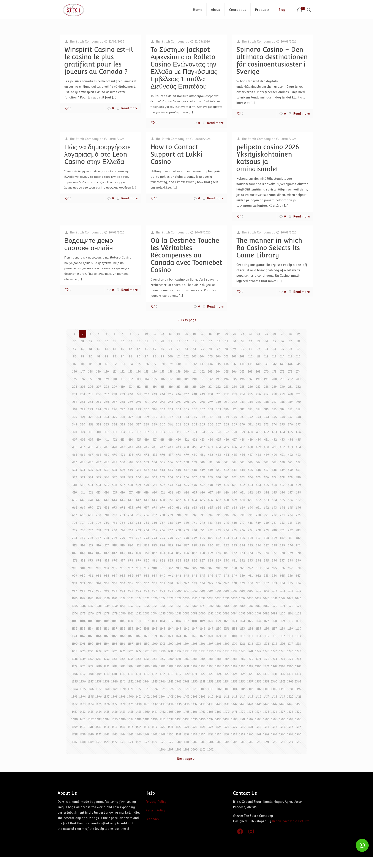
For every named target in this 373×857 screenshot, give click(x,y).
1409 (202, 696)
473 (138, 454)
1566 (298, 734)
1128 (274, 621)
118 (83, 364)
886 (194, 560)
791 (130, 538)
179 (106, 379)
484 (226, 454)
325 (114, 417)
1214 (266, 643)
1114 (162, 621)
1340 (114, 681)
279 (210, 401)
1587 (234, 742)
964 (122, 583)
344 (266, 417)
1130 (290, 621)
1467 (202, 711)
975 (210, 583)
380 (90, 432)
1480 (74, 719)
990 (98, 590)
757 (90, 530)
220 (202, 386)
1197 (130, 643)
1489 (146, 719)
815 (91, 545)
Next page (184, 758)
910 (154, 568)
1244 (274, 651)
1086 (170, 613)
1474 (258, 711)
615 (114, 492)
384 (122, 432)
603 (250, 485)
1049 (106, 606)
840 (290, 545)
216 (170, 386)
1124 (242, 621)
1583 (202, 742)
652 (178, 500)
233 (74, 394)
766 (162, 530)
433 (282, 439)
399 (242, 432)
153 (130, 371)
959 (82, 583)
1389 (274, 689)
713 (202, 515)
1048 (98, 606)
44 (186, 341)
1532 (258, 726)
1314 (138, 674)
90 (90, 356)
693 (274, 507)
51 (242, 341)
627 (210, 492)
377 (298, 424)
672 (106, 507)
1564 (282, 734)
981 (258, 583)
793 (146, 538)
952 (258, 575)
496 (90, 462)
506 (170, 462)
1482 (91, 719)
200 (274, 379)
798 (186, 538)
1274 (282, 658)
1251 (98, 658)
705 (138, 515)
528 (114, 469)
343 (258, 417)
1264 (202, 658)
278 (202, 401)
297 (122, 409)
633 (258, 492)
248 (194, 394)
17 (202, 333)
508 (186, 462)
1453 (91, 711)
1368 (106, 689)
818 (114, 545)
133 (202, 364)
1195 (114, 643)
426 (226, 439)
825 (170, 545)
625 (194, 492)
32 (90, 341)
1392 (298, 689)
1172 (162, 636)
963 (114, 583)
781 (282, 530)
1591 (266, 742)
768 (178, 530)
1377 (178, 689)
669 (82, 507)
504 (154, 462)
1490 (154, 719)
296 (114, 409)
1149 (210, 628)
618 (138, 492)
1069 (266, 606)
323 (98, 417)
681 (178, 507)
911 (162, 568)
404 (282, 432)
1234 (194, 651)
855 (178, 553)
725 (298, 515)
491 (282, 454)
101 (178, 356)
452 (202, 447)
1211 (242, 643)
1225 (122, 651)
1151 (226, 628)
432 (274, 439)
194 (226, 379)
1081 (130, 613)
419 (170, 439)
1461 (154, 711)
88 (74, 356)
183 (138, 379)
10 (146, 333)
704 (130, 515)
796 (170, 538)
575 (258, 477)
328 (138, 417)
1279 (90, 666)
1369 (114, 689)
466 (82, 454)
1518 (146, 726)
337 (210, 417)
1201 (162, 643)
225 (242, 386)
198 (258, 379)
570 (218, 477)
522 (298, 462)
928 (298, 568)
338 (218, 417)
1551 (178, 734)
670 (90, 507)
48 (218, 341)
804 (234, 538)
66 (130, 349)
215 (162, 386)
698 (82, 515)
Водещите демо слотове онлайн (88, 244)
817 (106, 545)
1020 (107, 598)
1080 (122, 613)
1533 (266, 726)
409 (90, 439)
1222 (98, 651)
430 (258, 439)
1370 (123, 689)
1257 (146, 658)
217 (178, 386)
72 (178, 349)
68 (146, 349)
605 (266, 485)
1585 (218, 742)
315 (266, 409)
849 (130, 553)
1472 (242, 711)
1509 (75, 726)
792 (138, 538)
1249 (83, 658)
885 (186, 560)
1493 (178, 719)
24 (258, 333)
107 (226, 356)
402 (266, 432)
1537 (298, 726)
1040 (266, 598)
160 (186, 371)
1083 (146, 613)
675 (130, 507)
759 (106, 530)
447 (162, 447)
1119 (202, 621)
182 (130, 379)
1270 (250, 658)
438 (90, 447)
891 (234, 560)
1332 (282, 674)
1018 (90, 598)
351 (91, 424)
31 (82, 341)
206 (90, 386)
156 (154, 371)
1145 (178, 628)
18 (210, 333)
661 (250, 500)
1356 (242, 681)
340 (234, 417)
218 (186, 386)
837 (266, 545)
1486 (122, 719)
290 (298, 401)
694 (282, 507)
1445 (258, 704)
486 (242, 454)
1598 (178, 749)
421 (186, 439)
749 (258, 522)
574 (250, 477)
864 (250, 553)
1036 (234, 598)
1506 (282, 719)
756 (82, 530)
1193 (98, 643)
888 (210, 560)
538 (194, 469)
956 (290, 575)
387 (146, 432)
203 (298, 379)
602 (242, 485)
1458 (131, 711)
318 (290, 409)
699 (90, 515)
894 (258, 560)
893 (250, 560)
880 (146, 560)
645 (122, 500)
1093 (226, 613)
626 (202, 492)
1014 (290, 590)
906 (122, 568)
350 (82, 424)
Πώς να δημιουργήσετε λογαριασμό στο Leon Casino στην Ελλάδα (97, 154)
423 (202, 439)
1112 (146, 621)
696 (298, 507)
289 (290, 401)
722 (274, 515)
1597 (170, 749)
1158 (282, 628)
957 (298, 575)
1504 (266, 719)
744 (218, 522)
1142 (154, 628)
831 (218, 545)
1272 (266, 658)
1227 (138, 651)
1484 (106, 719)
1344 (146, 681)
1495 (194, 719)
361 (170, 424)
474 (146, 454)
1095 (242, 613)
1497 (210, 719)
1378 (186, 689)
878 (130, 560)
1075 (82, 613)
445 (146, 447)
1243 (266, 651)
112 (266, 356)
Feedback (152, 819)
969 (162, 583)
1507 (290, 719)
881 (154, 560)
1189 (298, 636)
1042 (282, 598)
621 (162, 492)
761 (122, 530)
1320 (186, 674)
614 (106, 492)
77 (218, 349)
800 (202, 538)
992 (114, 590)
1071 (282, 606)
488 (258, 454)
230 (282, 386)
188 (178, 379)
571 (226, 477)
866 (266, 553)
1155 (258, 628)
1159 (290, 628)
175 (75, 379)
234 (82, 394)
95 (130, 356)
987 (74, 590)
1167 (122, 636)
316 (274, 409)
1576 (146, 742)
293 (90, 409)
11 (154, 333)
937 (138, 575)
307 (202, 409)
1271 (258, 658)
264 (90, 401)
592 (162, 485)
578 (282, 477)
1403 (154, 696)
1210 (234, 643)
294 (98, 409)
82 (258, 349)
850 (138, 553)
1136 (106, 628)
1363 (298, 681)
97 (146, 356)
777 (250, 530)
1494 (186, 719)
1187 (282, 636)
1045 (75, 606)
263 (82, 401)
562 (154, 477)
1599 (186, 749)
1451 (74, 711)
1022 (122, 598)
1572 (114, 742)
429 (250, 439)
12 (162, 333)
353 (106, 424)
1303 (282, 666)
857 (194, 553)
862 (234, 553)
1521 (170, 726)
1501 (242, 719)
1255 (130, 658)
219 (194, 386)
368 (226, 424)
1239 (234, 651)
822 (146, 545)
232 (298, 386)
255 (250, 394)
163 (210, 371)
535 (170, 469)
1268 (234, 658)
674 (122, 507)
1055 (154, 606)
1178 (210, 636)
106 (218, 356)
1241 (250, 651)
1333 (290, 674)
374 (274, 424)
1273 (274, 658)
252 (226, 394)
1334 (298, 674)
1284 (131, 666)
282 (234, 401)
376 (290, 424)
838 (274, 545)
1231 (170, 651)
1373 (147, 689)
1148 (202, 628)
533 (154, 469)
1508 (298, 719)
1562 (266, 734)
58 (298, 341)
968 (154, 583)
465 (74, 454)
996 (146, 590)
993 (122, 590)
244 (162, 394)
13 (170, 333)
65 (122, 349)
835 (250, 545)
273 (162, 401)
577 (274, 477)
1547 (146, 734)
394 (202, 432)
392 (186, 432)
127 (154, 364)
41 (162, 341)
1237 (218, 651)
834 (242, 545)
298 (130, 409)
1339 (106, 681)
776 (242, 530)
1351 (202, 681)
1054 (147, 606)
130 (178, 364)
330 (154, 417)
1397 (107, 696)
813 (74, 545)
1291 (186, 666)
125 (138, 364)
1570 (98, 742)
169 (258, 371)
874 (98, 560)
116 (298, 356)
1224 (114, 651)
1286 (147, 666)
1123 (234, 621)
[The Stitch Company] (73, 9)
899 (298, 560)
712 (194, 515)
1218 (298, 643)
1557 (226, 734)
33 (98, 341)
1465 (186, 711)
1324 (218, 674)
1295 (218, 666)
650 (162, 500)
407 (74, 439)
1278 (82, 666)
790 (122, 538)
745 (226, 522)
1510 (82, 726)
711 (186, 515)
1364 (74, 689)
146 (74, 371)
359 (154, 424)
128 (162, 364)
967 (146, 583)
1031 (194, 598)
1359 (266, 681)
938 (146, 575)
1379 (194, 689)
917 (210, 568)
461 (274, 447)
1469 (218, 711)
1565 (290, 734)
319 (298, 409)
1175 (186, 636)
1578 (162, 742)
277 (194, 401)
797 (178, 538)
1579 (170, 742)
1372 (138, 689)
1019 (98, 598)
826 (178, 545)
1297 (234, 666)
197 (250, 379)
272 (154, 401)
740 (186, 522)
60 (82, 349)
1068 (258, 606)
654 (194, 500)
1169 (138, 636)
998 (162, 590)
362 (178, 424)
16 (194, 333)
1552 (186, 734)
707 (154, 515)
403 (274, 432)
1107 (106, 621)
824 (162, 545)
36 (122, 341)
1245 (282, 651)
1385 (242, 689)
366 (210, 424)
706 (146, 515)
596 (194, 485)
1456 (115, 711)
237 (106, 394)
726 (74, 522)
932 (98, 575)
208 (106, 386)
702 (114, 515)
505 (162, 462)
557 (114, 477)
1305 (298, 666)
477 (170, 454)
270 (138, 401)
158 (170, 371)
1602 (210, 749)
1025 (146, 598)
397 (226, 432)
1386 (250, 689)
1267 (226, 658)
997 (154, 590)
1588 (242, 742)
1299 (250, 666)
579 (290, 477)
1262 (186, 658)
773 (218, 530)
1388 (266, 689)
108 (234, 356)
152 (122, 371)
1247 (298, 651)
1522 (178, 726)
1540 (91, 734)
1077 (98, 613)
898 (290, 560)
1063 (218, 606)
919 (226, 568)
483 (218, 454)
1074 (75, 613)
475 (154, 454)
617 (130, 492)
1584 (210, 742)
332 (170, 417)
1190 (74, 643)
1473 (250, 711)
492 (290, 454)
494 (74, 462)
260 (290, 394)
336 (202, 417)
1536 (290, 726)
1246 (290, 651)
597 (202, 485)
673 (114, 507)
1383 (226, 689)
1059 (186, 606)
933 (106, 575)
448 (170, 447)
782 (290, 530)
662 (258, 500)
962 (106, 583)
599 (218, 485)
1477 (282, 711)
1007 (234, 590)
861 (226, 553)
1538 (75, 734)
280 (218, 401)
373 (266, 424)
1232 (178, 651)
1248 (75, 658)
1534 (274, 726)
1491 (162, 719)
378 (74, 432)
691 (258, 507)
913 (178, 568)
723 (282, 515)
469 (106, 454)
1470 (226, 711)
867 (274, 553)
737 (162, 522)
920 (234, 568)
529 (122, 469)
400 (250, 432)
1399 (122, 696)
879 (138, 560)
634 (266, 492)
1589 (250, 742)
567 (194, 477)
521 (290, 462)
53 (258, 341)
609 (298, 485)
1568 (83, 742)
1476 (274, 711)
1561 (258, 734)
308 (210, 409)
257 (266, 394)
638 (298, 492)
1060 (194, 606)
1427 (114, 704)
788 (106, 538)
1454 (99, 711)
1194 (106, 643)
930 (82, 575)
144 (290, 364)
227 (258, 386)
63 (106, 349)
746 (234, 522)
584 (98, 485)
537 (186, 469)
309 (218, 409)
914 (186, 568)
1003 (202, 590)
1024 (139, 598)
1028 (171, 598)
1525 (202, 726)
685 (210, 507)
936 (130, 575)
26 (274, 333)
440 (106, 447)
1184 (258, 636)
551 (298, 469)
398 (234, 432)
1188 (290, 636)
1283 (123, 666)
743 (210, 522)
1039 (258, 598)
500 (122, 462)
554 (90, 477)
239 (122, 394)
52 (250, 341)
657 (218, 500)
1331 (274, 674)
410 (98, 439)
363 (186, 424)
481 (202, 454)
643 (106, 500)
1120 (210, 621)
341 (242, 417)
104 (202, 356)
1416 (258, 696)
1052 (130, 606)
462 (282, 447)
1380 (202, 689)
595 (186, 485)
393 (194, 432)
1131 (298, 621)
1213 (258, 643)
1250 (90, 658)
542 (226, 469)
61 (90, 349)
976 (218, 583)
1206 (202, 643)
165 (226, 371)
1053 (139, 606)
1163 (90, 636)
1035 (226, 598)
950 (242, 575)
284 (250, 401)
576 (266, 477)
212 (138, 386)
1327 (242, 674)
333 (178, 417)
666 (290, 500)
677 (146, 507)
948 (226, 575)
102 (186, 356)
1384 (234, 689)
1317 (162, 674)
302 (162, 409)
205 (82, 386)
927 (290, 568)
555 (98, 477)
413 (122, 439)
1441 (226, 704)
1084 (154, 613)
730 (106, 522)
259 (282, 394)
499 (114, 462)
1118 (194, 621)
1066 (242, 606)
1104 (82, 621)
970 (170, 583)
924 (266, 568)
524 (82, 469)
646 (130, 500)
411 (107, 439)
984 (282, 583)
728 (90, 522)
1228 (146, 651)
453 (210, 447)
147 (83, 371)
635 (274, 492)
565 (178, 477)
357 (138, 424)
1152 (234, 628)
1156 (266, 628)
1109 (122, 621)
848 (122, 553)
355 (122, 424)
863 (242, 553)
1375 (162, 689)
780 (274, 530)
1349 (186, 681)
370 (242, 424)
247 (186, 394)
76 (210, 349)
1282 (114, 666)
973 (194, 583)
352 (98, 424)
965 (130, 583)
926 (282, 568)
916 (202, 568)
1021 (114, 598)
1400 (130, 696)
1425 (98, 704)
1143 (162, 628)
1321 (194, 674)
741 (194, 522)
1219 (74, 651)
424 (210, 439)
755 (74, 530)
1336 (82, 681)
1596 (163, 749)
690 (250, 507)
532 (146, 469)
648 (146, 500)
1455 (106, 711)
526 (98, 469)
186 (162, 379)
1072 (290, 606)
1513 (106, 726)
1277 (74, 666)
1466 (194, 711)
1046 (82, 606)
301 (154, 409)
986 (298, 583)
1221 (90, 651)
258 (274, 394)
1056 (163, 606)
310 (226, 409)
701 (106, 515)
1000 (178, 590)
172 (282, 371)
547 (266, 469)
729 (98, 522)
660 (242, 500)
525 (90, 469)
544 (242, 469)
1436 (186, 704)
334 (186, 417)
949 (234, 575)
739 (178, 522)
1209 (226, 643)
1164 (98, 636)
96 (138, 356)
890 (226, 560)
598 (210, 485)
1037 (242, 598)
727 (82, 522)
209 (114, 386)
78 (226, 349)
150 (106, 371)
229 (274, 386)
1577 (154, 742)
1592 (274, 742)
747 (242, 522)
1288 (163, 666)
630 (234, 492)
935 (122, 575)
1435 (178, 704)
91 (98, 356)
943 (186, 575)
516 (250, 462)
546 (258, 469)
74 (194, 349)
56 (282, 341)
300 (146, 409)
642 (98, 500)
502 (138, 462)
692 (266, 507)
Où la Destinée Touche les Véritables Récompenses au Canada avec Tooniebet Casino (186, 255)
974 (202, 583)
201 (282, 379)
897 (282, 560)
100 (170, 356)
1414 (242, 696)
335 (194, 417)
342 (250, 417)
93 (114, 356)
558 (122, 477)
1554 (202, 734)
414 (130, 439)
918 (218, 568)
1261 (178, 658)
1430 (138, 704)
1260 (171, 658)
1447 (274, 704)
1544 (123, 734)
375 (282, 424)
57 (290, 341)
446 (154, 447)
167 (242, 371)
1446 (266, 704)
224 (234, 386)
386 (138, 432)
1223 (106, 651)
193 (218, 379)
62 (98, 349)
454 (218, 447)
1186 (274, 636)
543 (234, 469)
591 (154, 485)
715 (218, 515)
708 (162, 515)
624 (186, 492)
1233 (186, 651)
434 (290, 439)
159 (178, 371)
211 (130, 386)
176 (83, 379)
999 (170, 590)
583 (90, 485)
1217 (290, 643)
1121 (218, 621)
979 (242, 583)
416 (146, 439)
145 (298, 364)
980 (250, 583)
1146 (186, 628)
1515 (122, 726)
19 (218, 333)
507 (178, 462)
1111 (138, 621)
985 (290, 583)
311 (234, 409)
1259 (162, 658)
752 (282, 522)
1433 (162, 704)
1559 (242, 734)
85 (282, 349)
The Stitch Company (84, 41)
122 (114, 364)
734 (138, 522)
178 (98, 379)
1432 (155, 704)
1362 (290, 681)
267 (114, 401)
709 (170, 515)
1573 (122, 742)
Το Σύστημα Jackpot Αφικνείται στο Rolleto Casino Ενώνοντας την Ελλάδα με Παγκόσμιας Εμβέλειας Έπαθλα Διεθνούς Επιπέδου (183, 68)
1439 (210, 704)
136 (226, 364)
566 (186, 477)
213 (146, 386)
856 (186, 553)
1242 (258, 651)
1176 (194, 636)
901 (82, 568)
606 (274, 485)
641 (90, 500)
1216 (282, 643)
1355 (234, 681)
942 (178, 575)
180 (114, 379)
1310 (106, 674)
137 (234, 364)
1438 (202, 704)
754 (298, 522)
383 (114, 432)
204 (74, 386)
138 (242, 364)
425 (218, 439)
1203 (178, 643)
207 (98, 386)
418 (162, 439)
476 (162, 454)
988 (82, 590)
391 (178, 432)
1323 (210, 674)
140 (258, 364)
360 (162, 424)
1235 (202, 651)
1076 (91, 613)
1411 (218, 696)
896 (274, 560)
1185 (266, 636)
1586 (226, 742)
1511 (90, 726)
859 (210, 553)
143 (282, 364)
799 (194, 538)
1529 (234, 726)
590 (146, 485)
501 (130, 462)
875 (106, 560)
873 (90, 560)
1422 (74, 704)
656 (210, 500)
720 (258, 515)
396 (218, 432)
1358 (258, 681)
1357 (250, 681)
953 (266, 575)
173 (290, 371)
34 (106, 341)
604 (258, 485)
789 (114, 538)
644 (114, 500)
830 (210, 545)
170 (266, 371)
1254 (122, 658)
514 (234, 462)
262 (74, 401)
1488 (138, 719)
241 (138, 394)
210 (122, 386)
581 (75, 485)
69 (154, 349)
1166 (114, 636)
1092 (218, 613)
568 (202, 477)
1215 (274, 643)
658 (226, 500)
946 (210, 575)
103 (194, 356)
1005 (218, 590)
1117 (186, 621)
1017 (82, 598)
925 (274, 568)
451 (194, 447)
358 (146, 424)
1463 (170, 711)
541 (218, 469)
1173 (170, 636)
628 (218, 492)
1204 (186, 643)
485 (234, 454)
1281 (106, 666)
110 (250, 356)
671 (98, 507)
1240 (242, 651)
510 (202, 462)
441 (114, 447)
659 (234, 500)
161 (194, 371)
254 (242, 394)
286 (266, 401)
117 (74, 364)
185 (154, 379)
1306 (74, 674)
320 (74, 417)
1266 (218, 658)
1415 (250, 696)
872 (82, 560)
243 (154, 394)
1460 (146, 711)
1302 (274, 666)
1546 (139, 734)
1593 (282, 742)
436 (74, 447)
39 (146, 341)
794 (154, 538)
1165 (106, 636)
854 (170, 553)
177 (91, 379)
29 (298, 333)
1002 (194, 590)
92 (106, 356)
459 (258, 447)
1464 (178, 711)
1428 (123, 704)
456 (234, 447)
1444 (250, 704)
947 (218, 575)
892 (242, 560)
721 (266, 515)
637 (290, 492)
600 (226, 485)
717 (234, 515)
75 (202, 349)
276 (186, 401)
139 (250, 364)
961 (98, 583)
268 (122, 401)
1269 (242, 658)
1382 (218, 689)
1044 (298, 598)
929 (74, 575)
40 (154, 341)
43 (178, 341)
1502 (250, 719)
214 (154, 386)
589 (138, 485)
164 (218, 371)
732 (122, 522)
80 (242, 349)
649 (154, 500)
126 (146, 364)
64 (114, 349)
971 (178, 583)
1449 (290, 704)
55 (274, 341)
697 (74, 515)
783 (298, 530)
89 (82, 356)
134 (210, 364)
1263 (194, 658)
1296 (226, 666)
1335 (75, 681)
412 (114, 439)
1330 (266, 674)
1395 (91, 696)
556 (106, 477)
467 (90, 454)
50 (234, 341)
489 (266, 454)
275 (178, 401)
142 (274, 364)
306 (194, 409)
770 (194, 530)
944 (194, 575)
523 (74, 469)
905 (114, 568)
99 (162, 356)
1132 (74, 628)
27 (282, 333)
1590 (258, 742)
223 (226, 386)
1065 (234, 606)
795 (162, 538)
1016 (74, 598)
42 (170, 341)
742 (202, 522)
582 (82, 485)
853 (162, 553)
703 (122, 515)
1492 (171, 719)
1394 (82, 696)
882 (162, 560)
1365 (83, 689)
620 (154, 492)
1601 (202, 749)
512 (218, 462)
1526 (210, 726)
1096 (250, 613)
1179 (218, 636)
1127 (266, 621)
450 (186, 447)
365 (202, 424)
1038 (250, 598)
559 (130, 477)
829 (202, 545)
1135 (98, 628)
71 (170, 349)
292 (82, 409)
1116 (178, 621)
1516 (130, 726)
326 (122, 417)
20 (226, 333)
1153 (242, 628)
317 (282, 409)
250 (210, 394)
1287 (154, 666)
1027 (162, 598)
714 (210, 515)
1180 (226, 636)
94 (122, 356)
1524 (194, 726)
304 (178, 409)
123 (122, 364)
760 (114, 530)
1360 (274, 681)
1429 (131, 704)
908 (138, 568)
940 (162, 575)
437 (82, 447)
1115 (170, 621)
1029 (178, 598)
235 (90, 394)
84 (274, 349)
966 (138, 583)
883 (170, 560)
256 (258, 394)
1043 (290, 598)
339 (226, 417)
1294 (210, 666)
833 (234, 545)
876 (114, 560)
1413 (234, 696)
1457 (122, 711)
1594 (290, 742)
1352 (210, 681)
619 (146, 492)
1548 (155, 734)
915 (194, 568)
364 (194, 424)
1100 (282, 613)
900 (74, 568)
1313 (130, 674)
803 (226, 538)
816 (98, 545)
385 (130, 432)
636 (282, 492)
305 (186, 409)
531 (138, 469)
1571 (106, 742)
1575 (138, 742)
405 (290, 432)
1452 (82, 711)
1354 (226, 681)
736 (154, 522)
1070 (274, 606)
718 (242, 515)
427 (234, 439)
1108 (114, 621)
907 (130, 568)
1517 (138, 726)
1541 (98, 734)
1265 (210, 658)
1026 (155, 598)
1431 (146, 704)
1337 (91, 681)
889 (218, 560)
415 (138, 439)
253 (234, 394)
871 (75, 560)
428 (242, 439)
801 (210, 538)
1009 (250, 590)
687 (226, 507)
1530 (242, 726)
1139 (130, 628)
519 (274, 462)
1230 (163, 651)
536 (178, 469)
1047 (91, 606)
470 (114, 454)
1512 (98, 726)
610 (74, 492)
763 (138, 530)
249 (202, 394)
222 (218, 386)
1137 (114, 628)
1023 (131, 598)
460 (266, 447)
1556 (218, 734)
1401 (138, 696)
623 (178, 492)
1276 (298, 658)
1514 (114, 726)
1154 (250, 628)
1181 (234, 636)
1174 (178, 636)
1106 (98, 621)
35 (114, 341)
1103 (74, 621)
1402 (147, 696)
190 (194, 379)
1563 (274, 734)
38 (138, 341)
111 (258, 356)
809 (274, 538)
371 (250, 424)
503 (146, 462)
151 (114, 371)
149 (98, 371)
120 (98, 364)
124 (130, 364)
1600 (194, 749)
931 (90, 575)
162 (202, 371)
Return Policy (155, 810)
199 (266, 379)
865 (258, 553)
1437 (194, 704)
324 (106, 417)
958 (74, 583)
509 (194, 462)
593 (170, 485)
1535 (282, 726)
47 (210, 341)
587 (122, 485)
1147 (194, 628)
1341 (122, 681)
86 (290, 349)
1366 (90, 689)
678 (154, 507)
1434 (170, 704)
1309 (98, 674)
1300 (258, 666)
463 (290, 447)
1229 (154, 651)
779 (266, 530)
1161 (74, 636)
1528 (226, 726)
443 (130, 447)
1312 (122, 674)
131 (186, 364)
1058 (178, 606)
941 (170, 575)
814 (82, 545)
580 (298, 477)
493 (298, 454)
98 (154, 356)
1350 (194, 681)
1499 (226, 719)
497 (98, 462)
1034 (218, 598)
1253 (114, 658)
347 (290, 417)
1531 (250, 726)
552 (74, 477)
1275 (290, 658)
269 (130, 401)
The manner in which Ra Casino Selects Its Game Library (269, 248)
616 (122, 492)
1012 (274, 590)
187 (170, 379)
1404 (162, 696)
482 (210, 454)
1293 (202, 666)
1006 (226, 590)
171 (274, 371)
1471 (234, 711)
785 (82, 538)
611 (83, 492)
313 (250, 409)
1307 (83, 674)
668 (74, 507)
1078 (107, 613)
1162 (82, 636)
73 (186, 349)
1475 (266, 711)
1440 (218, 704)
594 (178, 485)
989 (90, 590)
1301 (266, 666)
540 (210, 469)
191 (202, 379)
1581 (186, 742)
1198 (138, 643)
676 (138, 507)
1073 (298, 606)
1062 (210, 606)
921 (242, 568)
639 (74, 500)
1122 (226, 621)
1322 (202, 674)
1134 (90, 628)
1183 (250, 636)
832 (226, 545)
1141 (146, 628)
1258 (154, 658)
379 (82, 432)
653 (186, 500)
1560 (250, 734)
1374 (155, 689)
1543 (115, 734)
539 (202, 469)
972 (186, 583)
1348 (178, 681)
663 (266, 500)
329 (146, 417)
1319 (178, 674)
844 (90, 553)
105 (210, 356)
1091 (210, 613)
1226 (130, 651)
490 (274, 454)
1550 (170, 734)
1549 (163, 734)
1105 (90, 621)
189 (186, 379)
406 (298, 432)
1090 (202, 613)
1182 (242, 636)
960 (90, 583)
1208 (218, 643)
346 (282, 417)
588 (130, 485)
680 (170, 507)
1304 (290, 666)
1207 (210, 643)
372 (258, 424)
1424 (91, 704)
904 (106, 568)
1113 (154, 621)
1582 (194, 742)
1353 (218, 681)
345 (274, 417)
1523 (186, 726)
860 (218, 553)
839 (282, 545)
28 (290, 333)
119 (91, 364)
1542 (106, 734)
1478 (290, 711)
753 (290, 522)
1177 (202, 636)
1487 (131, 719)
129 (170, 364)
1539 (83, 734)
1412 (226, 696)
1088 (186, 613)
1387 (258, 689)
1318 (170, 674)
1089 (194, 613)
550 (290, 469)
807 (258, 538)
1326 (234, 674)
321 (83, 417)
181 (123, 379)
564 (170, 477)
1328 (250, 674)
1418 (274, 696)
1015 (298, 590)
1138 (122, 628)
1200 (155, 643)
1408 (194, 696)
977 (226, 583)
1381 (210, 689)
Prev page (188, 320)
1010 (258, 590)
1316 (154, 674)
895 (266, 560)
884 (178, 560)
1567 (74, 742)
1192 (90, 643)
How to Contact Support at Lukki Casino (176, 154)
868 (282, 553)
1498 (218, 719)
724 (290, 515)
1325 (226, 674)
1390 (282, 689)
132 (194, 364)
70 (162, 349)
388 (154, 432)
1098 (266, 613)
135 (218, 364)
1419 (282, 696)
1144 (170, 628)
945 (202, 575)
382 (106, 432)
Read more (129, 108)
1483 (98, 719)
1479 (298, 711)
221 (210, 386)
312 (242, 409)
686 (218, 507)
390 (170, 432)
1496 (202, 719)
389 (162, 432)
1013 (282, 590)
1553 (194, 734)
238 (114, 394)
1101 (290, 613)
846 (106, 553)
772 (210, 530)
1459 (139, 711)
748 (250, 522)
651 (170, 500)
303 (170, 409)
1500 (234, 719)
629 (226, 492)
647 (138, 500)
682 (186, 507)
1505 (274, 719)
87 (298, 349)
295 (106, 409)
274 (170, 401)
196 (242, 379)
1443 (242, 704)
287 (274, 401)
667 (298, 500)
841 (298, 545)
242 (146, 394)
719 (250, 515)
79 (234, 349)
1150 (218, 628)
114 (282, 356)
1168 (130, 636)
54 (266, 341)
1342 (131, 681)
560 (138, 477)
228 (266, 386)
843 (82, 553)
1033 (210, 598)
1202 (170, 643)
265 (98, 401)
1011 (266, 590)
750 (266, 522)
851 (146, 553)
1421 (298, 696)
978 (234, 583)
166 (234, 371)
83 (266, 349)
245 (170, 394)
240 (130, 394)
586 (114, 485)
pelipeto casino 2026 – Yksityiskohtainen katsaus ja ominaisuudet (270, 158)
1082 (139, 613)
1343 (138, 681)
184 (146, 379)
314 (258, 409)
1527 (218, 726)
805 (242, 538)
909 (146, 568)
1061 (202, 606)
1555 (210, 734)
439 (98, 447)
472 (130, 454)
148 (90, 371)
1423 (83, 704)
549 (282, 469)
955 (282, 575)
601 (234, 485)
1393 (74, 696)
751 (274, 522)
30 (74, 341)
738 (170, 522)
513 (226, 462)
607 (282, 485)
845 (98, 553)
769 (186, 530)
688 (234, 507)
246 (178, 394)
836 (258, 545)
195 (234, 379)
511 (210, 462)
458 (250, 447)
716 (226, 515)
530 (130, 469)
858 (202, 553)
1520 (162, 726)
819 (122, 545)
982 (266, 583)
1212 (250, 643)
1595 (298, 742)
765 (154, 530)
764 (146, 530)
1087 (178, 613)
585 (106, 485)
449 (178, 447)
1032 (202, 598)
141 (266, 364)
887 (202, 560)
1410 (210, 696)
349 (74, 424)
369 (234, 424)
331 (162, 417)
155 (146, 371)
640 (82, 500)
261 (298, 394)
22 (242, 333)
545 (250, 469)
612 (91, 492)
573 (242, 477)
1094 (234, 613)
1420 (290, 696)
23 (250, 333)
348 (298, 417)
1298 (242, 666)
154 (138, 371)
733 (130, 522)
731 (114, 522)
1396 (98, 696)
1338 (98, 681)
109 (242, 356)
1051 (122, 606)
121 (106, 364)
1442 (234, 704)
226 (250, 386)
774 (226, 530)
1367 (99, 689)
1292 (194, 666)
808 (266, 538)
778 (258, 530)
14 (178, 333)
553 (82, 477)
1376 (171, 689)
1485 (115, 719)
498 (106, 462)
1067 (250, 606)
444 (138, 447)
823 (154, 545)
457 (242, 447)
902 (90, 568)
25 (266, 333)
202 (290, 379)
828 (194, 545)
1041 (274, 598)
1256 (138, 658)
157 (162, 371)
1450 (298, 704)
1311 (114, 674)
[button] (362, 845)
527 (106, 469)
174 (298, 371)
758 (98, 530)
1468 (210, 711)
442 (122, 447)
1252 (106, 658)
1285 (138, 666)
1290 (178, 666)
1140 (138, 628)
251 (218, 394)
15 (186, 333)
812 (298, 538)
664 (274, 500)
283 (242, 401)
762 (130, 530)
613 (98, 492)
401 (258, 432)
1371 (130, 689)
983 (274, 583)
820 (130, 545)
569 (210, 477)
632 (250, 492)
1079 (115, 613)
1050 (115, 606)
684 (202, 507)
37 (130, 341)
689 (242, 507)
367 (218, 424)
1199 (146, 643)
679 (162, 507)
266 (106, 401)
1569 (91, 742)
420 (178, 439)
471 (122, 454)
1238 (226, 651)
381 (98, 432)
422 (194, 439)
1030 (186, 598)
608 (290, 485)
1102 (298, 613)
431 (266, 439)
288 (282, 401)
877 (122, 560)
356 (130, 424)
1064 (226, 606)
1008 (242, 590)
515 (242, 462)
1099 (274, 613)
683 (194, 507)
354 (114, 424)
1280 (99, 666)
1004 (210, 590)
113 (274, 356)
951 (250, 575)
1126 (258, 621)
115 (290, 356)
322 (90, 417)
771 (202, 530)
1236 (210, 651)
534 (162, 469)
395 (210, 432)
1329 (258, 674)
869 (290, 553)
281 (226, 401)
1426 (107, 704)
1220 (82, 651)
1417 (266, 696)
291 (75, 409)
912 (170, 568)
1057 (170, 606)
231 (290, 386)
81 (250, 349)
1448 (282, 704)
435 (298, 439)
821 (138, 545)
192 (210, 379)
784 (74, 538)
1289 (171, 666)
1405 (171, 696)
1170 (146, 636)
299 (138, 409)
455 (226, 447)
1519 (154, 726)
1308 (90, 674)
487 (250, 454)
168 (250, 371)
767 (170, 530)
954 (274, 575)
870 (298, 553)
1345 (155, 681)
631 (242, 492)
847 (114, 553)
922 (250, 568)
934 (114, 575)
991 (106, 590)
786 (90, 538)
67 (138, 349)
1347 (171, 681)
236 (98, 394)
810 (282, 538)
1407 (186, 696)
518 (266, 462)
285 (258, 401)
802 (218, 538)
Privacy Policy (155, 801)
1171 (154, 636)
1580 (178, 742)
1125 (250, 621)
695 (290, 507)
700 (98, 515)
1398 (114, 696)
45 (194, 341)
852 (154, 553)
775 (234, 530)
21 (234, 333)
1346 (162, 681)
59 (74, 349)
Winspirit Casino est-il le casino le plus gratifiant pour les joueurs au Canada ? (98, 60)
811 (290, 538)
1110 (130, 621)
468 (98, 454)
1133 (82, 628)
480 (194, 454)
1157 (274, 628)
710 (178, 515)
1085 (163, 613)
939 (154, 575)
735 (146, 522)
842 (74, 553)
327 (130, 417)
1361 (282, 681)
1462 (163, 711)
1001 (186, 590)
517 (258, 462)
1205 (194, 643)
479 (186, 454)
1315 (146, 674)
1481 (82, 719)
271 (146, 401)
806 (250, 538)
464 (298, 447)
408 (82, 439)
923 (258, 568)
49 (226, 341)
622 (170, 492)
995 (138, 590)
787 (98, 538)
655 (202, 500)
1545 (130, 734)
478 (178, 454)
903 (98, 568)
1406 (178, 696)
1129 (282, 621)
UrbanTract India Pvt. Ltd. (291, 821)
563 (162, 477)
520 (282, 462)
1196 (122, 643)
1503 (258, 719)
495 (82, 462)
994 (130, 590)
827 (186, 545)
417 (154, 439)
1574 (130, 742)
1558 (234, 734)
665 (282, 500)
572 (234, 477)
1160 (298, 628)
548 (274, 469)
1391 (290, 689)
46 (202, 341)
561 (146, 477)
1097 (258, 613)
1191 (82, 643)
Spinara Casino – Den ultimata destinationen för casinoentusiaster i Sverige (272, 60)
